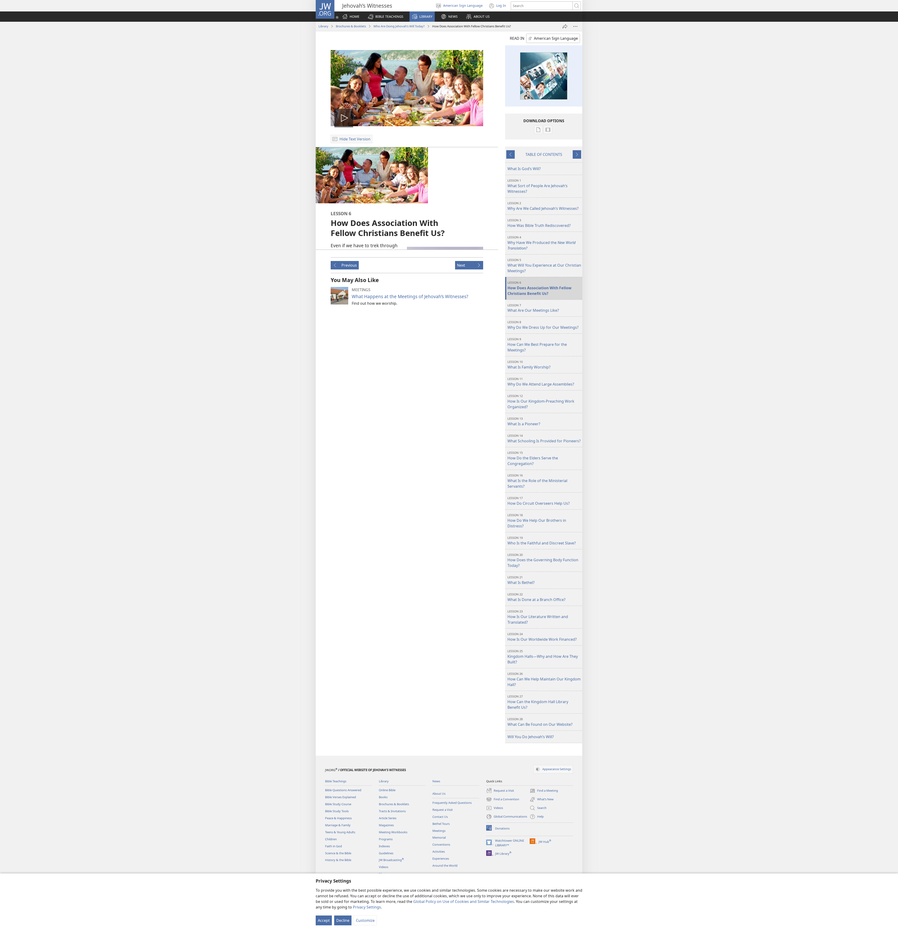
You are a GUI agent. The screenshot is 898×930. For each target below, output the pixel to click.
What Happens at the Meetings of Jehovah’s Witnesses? (410, 296)
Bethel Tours (441, 824)
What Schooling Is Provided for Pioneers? (544, 438)
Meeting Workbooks (393, 832)
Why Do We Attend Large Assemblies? (540, 382)
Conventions (441, 844)
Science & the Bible (338, 853)
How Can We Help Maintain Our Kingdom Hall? (544, 679)
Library (323, 26)
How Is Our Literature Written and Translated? (537, 617)
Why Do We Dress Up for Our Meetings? (543, 325)
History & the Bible (338, 860)
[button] (386, 16)
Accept (324, 920)
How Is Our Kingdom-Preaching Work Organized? (540, 401)
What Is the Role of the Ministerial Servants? (537, 481)
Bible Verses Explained (340, 797)
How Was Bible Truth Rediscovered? (539, 223)
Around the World (444, 865)
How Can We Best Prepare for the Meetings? (537, 345)
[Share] (565, 26)
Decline (342, 920)
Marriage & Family (338, 825)
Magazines (386, 825)
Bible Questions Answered (343, 790)
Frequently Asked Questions (452, 803)
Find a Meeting (544, 791)
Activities (438, 851)
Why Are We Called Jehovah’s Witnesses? (543, 206)
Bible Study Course (338, 804)
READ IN (517, 38)
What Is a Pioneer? (523, 421)
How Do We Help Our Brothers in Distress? (536, 521)
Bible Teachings (335, 781)
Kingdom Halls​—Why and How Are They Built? (542, 657)
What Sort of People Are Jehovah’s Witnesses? (537, 186)
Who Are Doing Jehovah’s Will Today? (399, 26)
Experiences (440, 858)
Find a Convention (502, 799)
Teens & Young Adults (340, 832)
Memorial (439, 837)
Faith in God (333, 846)
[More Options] (575, 26)
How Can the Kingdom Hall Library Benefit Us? (537, 702)
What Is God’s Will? (524, 168)
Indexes (384, 846)
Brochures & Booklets (351, 26)
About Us (438, 793)
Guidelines (386, 853)
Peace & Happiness (338, 818)
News (436, 781)
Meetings (438, 831)
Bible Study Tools (337, 811)
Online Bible (387, 790)
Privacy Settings (367, 907)
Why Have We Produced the (541, 243)
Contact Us (440, 817)
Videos (383, 867)
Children (331, 839)
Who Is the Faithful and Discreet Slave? (541, 541)
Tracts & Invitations (392, 811)
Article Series (387, 818)
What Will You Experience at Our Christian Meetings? (544, 265)
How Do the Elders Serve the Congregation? (532, 458)
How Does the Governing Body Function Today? (542, 560)
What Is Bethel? (521, 580)
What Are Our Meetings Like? (533, 308)
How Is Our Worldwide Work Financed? (542, 637)
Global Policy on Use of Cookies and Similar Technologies (463, 901)
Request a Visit (442, 810)
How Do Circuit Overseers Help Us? (538, 501)
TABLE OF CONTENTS (543, 154)
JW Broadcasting (391, 860)
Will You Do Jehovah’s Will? (530, 736)
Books (383, 797)
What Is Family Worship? (528, 365)
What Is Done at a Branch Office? (536, 597)
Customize (365, 920)
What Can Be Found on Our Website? (539, 722)
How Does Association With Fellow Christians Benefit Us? (539, 288)
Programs (386, 839)
